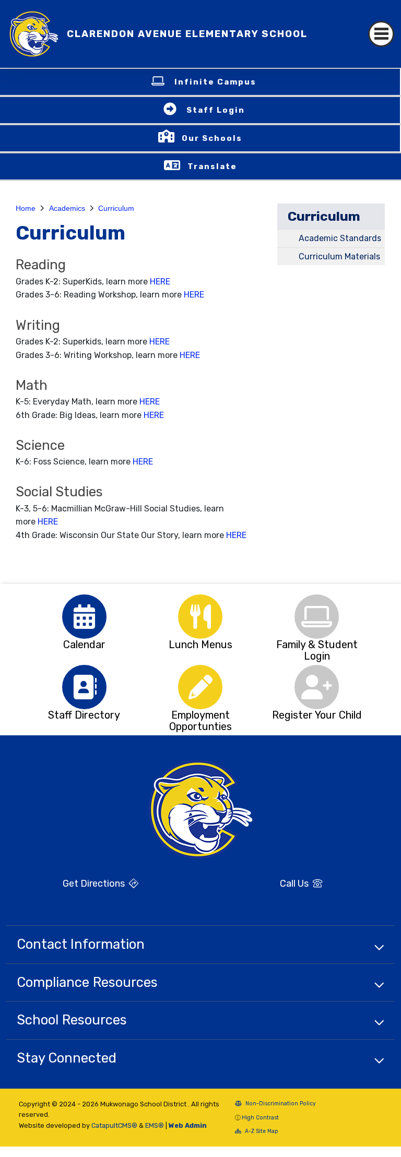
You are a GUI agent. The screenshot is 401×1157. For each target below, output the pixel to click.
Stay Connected (66, 1058)
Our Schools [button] (212, 138)
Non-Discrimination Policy (280, 1103)
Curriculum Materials (339, 256)
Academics (67, 208)
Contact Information (81, 944)
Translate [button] (212, 166)
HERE (160, 282)
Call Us (295, 883)
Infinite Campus (215, 82)
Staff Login (215, 110)
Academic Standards (340, 238)
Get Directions (95, 883)
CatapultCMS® (114, 1125)
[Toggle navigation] (381, 34)
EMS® (154, 1125)
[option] (84, 616)
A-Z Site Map (260, 1131)
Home (26, 208)
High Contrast (260, 1117)
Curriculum (116, 208)
